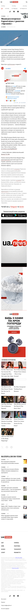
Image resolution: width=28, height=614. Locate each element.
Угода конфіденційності (6, 605)
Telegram (13, 206)
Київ (2, 546)
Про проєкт (3, 599)
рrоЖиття (17, 552)
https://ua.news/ (18, 557)
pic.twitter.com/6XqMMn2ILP (9, 149)
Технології (17, 549)
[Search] (26, 2)
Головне (3, 16)
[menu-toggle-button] (1, 2)
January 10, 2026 (5, 154)
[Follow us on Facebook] (14, 11)
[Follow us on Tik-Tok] (10, 11)
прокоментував (5, 159)
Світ (8, 16)
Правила (3, 602)
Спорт (3, 552)
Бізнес (3, 549)
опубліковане (11, 64)
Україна (16, 543)
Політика (17, 546)
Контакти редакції (5, 608)
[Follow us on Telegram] (18, 11)
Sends (21, 206)
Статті (2, 504)
